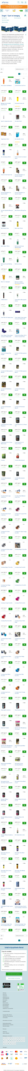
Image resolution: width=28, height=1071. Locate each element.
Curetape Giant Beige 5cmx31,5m (5, 585)
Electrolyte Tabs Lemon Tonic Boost (6, 871)
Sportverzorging (5, 20)
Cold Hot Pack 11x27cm (20, 85)
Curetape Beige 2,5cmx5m (21, 549)
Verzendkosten (6, 998)
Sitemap (4, 992)
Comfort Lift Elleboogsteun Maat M (7, 371)
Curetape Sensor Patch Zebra (6, 657)
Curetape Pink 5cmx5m (20, 603)
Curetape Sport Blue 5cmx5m (19, 674)
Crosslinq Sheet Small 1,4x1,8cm (5, 514)
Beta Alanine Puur (5, 228)
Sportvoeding (5, 22)
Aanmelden (5, 1017)
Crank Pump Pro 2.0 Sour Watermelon (6, 442)
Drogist (4, 15)
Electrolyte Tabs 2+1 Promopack (5, 853)
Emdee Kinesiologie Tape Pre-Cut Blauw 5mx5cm (6, 924)
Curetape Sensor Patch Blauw (6, 639)
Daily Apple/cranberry (5, 710)
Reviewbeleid (5, 1005)
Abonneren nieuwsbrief (8, 1016)
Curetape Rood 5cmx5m (6, 621)
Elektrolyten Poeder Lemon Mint (7, 906)
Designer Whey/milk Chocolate (19, 817)
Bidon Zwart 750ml (5, 246)
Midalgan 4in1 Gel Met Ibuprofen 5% (6, 103)
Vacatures (5, 995)
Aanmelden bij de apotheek (14, 973)
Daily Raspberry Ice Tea (20, 710)
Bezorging (5, 1000)
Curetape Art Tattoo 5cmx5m (5, 532)
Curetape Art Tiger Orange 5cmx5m (21, 532)
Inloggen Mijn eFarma (7, 1014)
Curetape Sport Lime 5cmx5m (5, 692)
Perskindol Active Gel (19, 103)
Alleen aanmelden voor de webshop (14, 978)
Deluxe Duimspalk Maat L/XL (20, 746)
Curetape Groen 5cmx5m (20, 585)
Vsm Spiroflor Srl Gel (19, 139)
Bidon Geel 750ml (19, 228)
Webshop (5, 1031)
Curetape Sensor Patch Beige (20, 621)
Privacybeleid (5, 1007)
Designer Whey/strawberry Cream (7, 835)
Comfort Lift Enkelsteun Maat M (6, 389)
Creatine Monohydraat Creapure (6, 478)
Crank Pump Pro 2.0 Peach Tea (21, 425)
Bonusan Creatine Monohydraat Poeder (19, 282)
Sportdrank (4, 18)
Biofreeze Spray (18, 264)
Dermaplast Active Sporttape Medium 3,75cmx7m (19, 765)
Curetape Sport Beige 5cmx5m (19, 657)
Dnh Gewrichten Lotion (20, 835)
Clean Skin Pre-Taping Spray (7, 317)
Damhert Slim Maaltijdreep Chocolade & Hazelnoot (7, 746)
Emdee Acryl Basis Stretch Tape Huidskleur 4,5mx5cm (21, 906)
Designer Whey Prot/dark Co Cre (20, 799)
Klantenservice (6, 997)
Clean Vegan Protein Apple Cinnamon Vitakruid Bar (20, 318)
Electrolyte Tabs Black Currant (19, 853)
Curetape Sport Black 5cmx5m (5, 674)
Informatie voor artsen (7, 1020)
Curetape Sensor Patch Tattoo (20, 639)
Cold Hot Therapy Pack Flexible (6, 353)
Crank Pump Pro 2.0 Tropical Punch (19, 442)
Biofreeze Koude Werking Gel (6, 264)
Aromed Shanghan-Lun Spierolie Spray (20, 193)
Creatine (3, 460)
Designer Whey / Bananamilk (4, 799)
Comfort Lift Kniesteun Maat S (6, 407)
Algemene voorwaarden (8, 1008)
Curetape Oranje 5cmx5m (6, 603)
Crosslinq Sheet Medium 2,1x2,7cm (20, 496)
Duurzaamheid (6, 1004)
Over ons (5, 994)
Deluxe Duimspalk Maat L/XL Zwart (6, 764)
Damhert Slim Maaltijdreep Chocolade (20, 728)
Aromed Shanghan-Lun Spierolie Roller (6, 193)
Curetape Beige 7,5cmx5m (7, 567)
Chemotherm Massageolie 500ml (20, 300)
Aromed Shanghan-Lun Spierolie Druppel (20, 175)
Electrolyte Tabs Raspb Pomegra (6, 889)
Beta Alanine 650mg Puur (20, 210)
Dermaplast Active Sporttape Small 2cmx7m (6, 781)
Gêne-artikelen (6, 1033)
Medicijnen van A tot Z (7, 1036)
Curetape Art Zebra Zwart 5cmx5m (6, 550)
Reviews (4, 1028)
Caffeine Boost (4, 299)
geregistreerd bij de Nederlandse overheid (14, 44)
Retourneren (5, 1002)
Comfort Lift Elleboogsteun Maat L (21, 353)
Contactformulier (6, 1011)
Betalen (4, 1001)
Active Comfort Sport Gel (6, 175)
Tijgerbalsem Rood (5, 139)
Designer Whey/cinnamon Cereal (6, 817)
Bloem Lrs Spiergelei (5, 282)
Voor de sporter (17, 18)
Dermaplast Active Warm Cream (20, 781)
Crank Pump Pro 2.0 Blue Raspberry (6, 425)
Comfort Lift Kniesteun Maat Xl (20, 407)
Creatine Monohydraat (20, 460)
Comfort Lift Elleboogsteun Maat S (21, 371)
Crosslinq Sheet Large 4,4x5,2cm (6, 496)
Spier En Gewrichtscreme (6, 121)
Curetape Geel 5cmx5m (20, 567)
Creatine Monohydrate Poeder (20, 478)
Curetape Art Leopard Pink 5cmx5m (20, 514)
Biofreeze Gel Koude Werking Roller (19, 246)
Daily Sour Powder (5, 728)
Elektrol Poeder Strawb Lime (20, 889)
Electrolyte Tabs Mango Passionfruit (20, 871)
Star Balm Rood (18, 121)
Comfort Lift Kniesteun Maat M (20, 389)
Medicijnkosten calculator (8, 1024)
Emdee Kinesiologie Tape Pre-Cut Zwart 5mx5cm (20, 924)
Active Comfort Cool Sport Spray (20, 157)
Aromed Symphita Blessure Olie (7, 211)
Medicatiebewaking (7, 1023)
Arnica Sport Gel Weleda (6, 85)
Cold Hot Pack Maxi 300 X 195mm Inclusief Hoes (20, 335)
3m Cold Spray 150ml (6, 157)
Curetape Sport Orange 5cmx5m (20, 692)
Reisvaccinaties (6, 1026)
